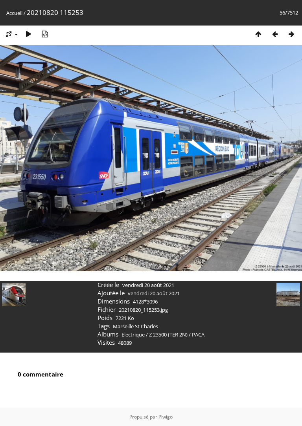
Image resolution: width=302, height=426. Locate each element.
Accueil (14, 12)
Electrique (133, 334)
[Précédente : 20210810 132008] (275, 33)
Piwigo (165, 416)
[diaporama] (28, 33)
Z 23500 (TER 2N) (168, 334)
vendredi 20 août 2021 (148, 285)
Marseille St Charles (135, 326)
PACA (198, 334)
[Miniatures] (258, 33)
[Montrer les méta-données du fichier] (45, 33)
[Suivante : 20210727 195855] (291, 33)
